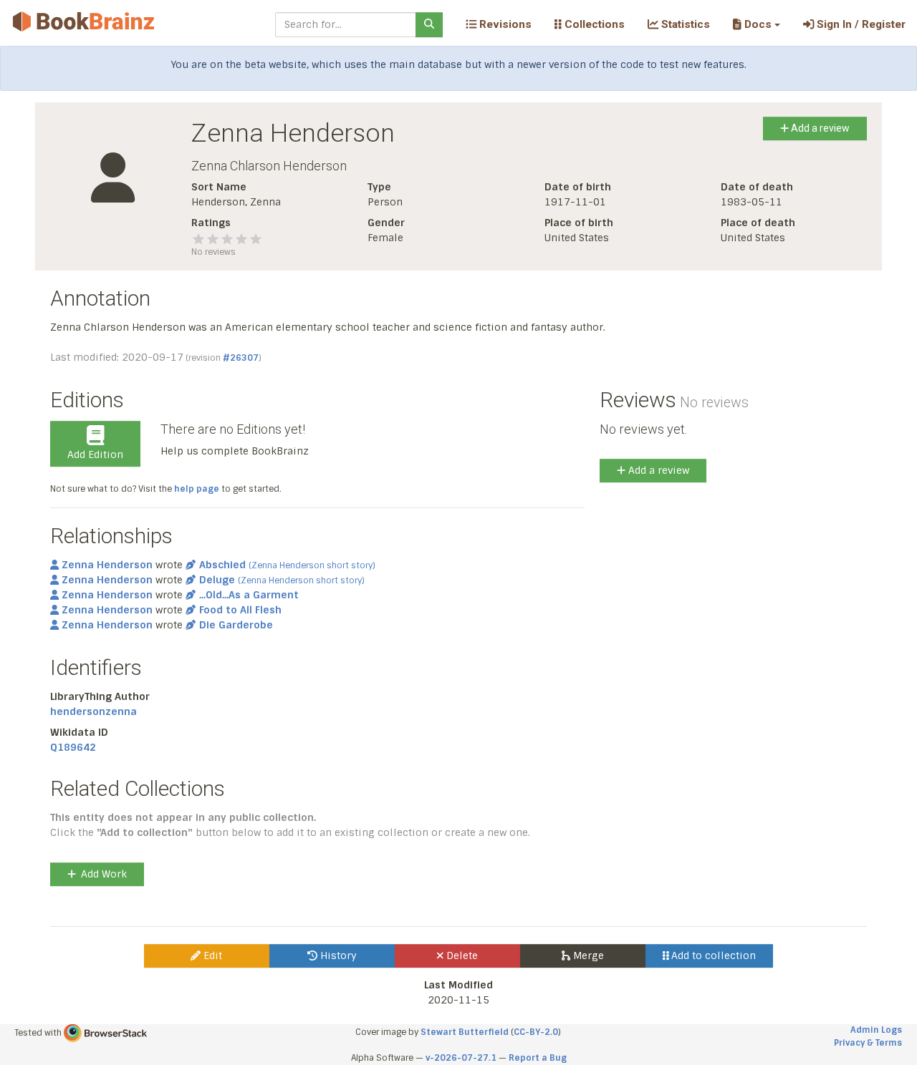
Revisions (504, 24)
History (337, 955)
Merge (587, 955)
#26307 (241, 358)
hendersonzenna (93, 711)
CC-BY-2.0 (536, 1032)
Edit (211, 955)
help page (196, 489)
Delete (460, 955)
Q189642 (73, 747)
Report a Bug (538, 1058)
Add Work (104, 873)
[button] (756, 24)
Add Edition (95, 454)
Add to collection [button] (712, 955)
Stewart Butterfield (465, 1032)
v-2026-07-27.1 (461, 1058)
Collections (593, 24)
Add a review (819, 128)
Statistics (684, 24)
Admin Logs (876, 1030)
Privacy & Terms (868, 1043)
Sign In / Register (860, 24)
